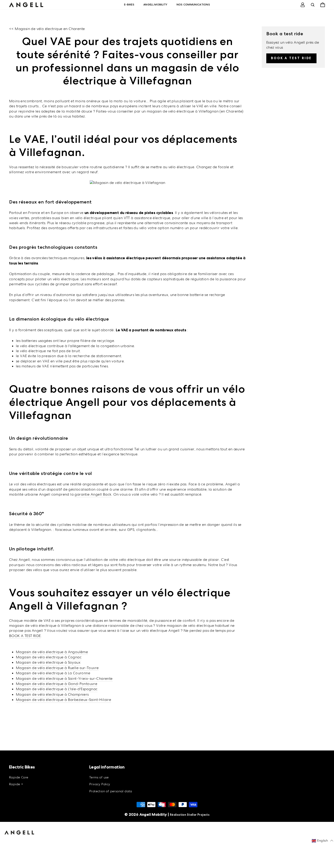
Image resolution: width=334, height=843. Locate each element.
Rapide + (16, 784)
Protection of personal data (110, 791)
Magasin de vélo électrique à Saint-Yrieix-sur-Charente (64, 678)
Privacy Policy (99, 784)
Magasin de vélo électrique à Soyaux (48, 662)
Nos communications (193, 4)
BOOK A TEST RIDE (25, 635)
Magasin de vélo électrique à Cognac (49, 657)
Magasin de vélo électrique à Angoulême (52, 652)
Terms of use (99, 777)
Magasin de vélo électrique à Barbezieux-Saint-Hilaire (63, 699)
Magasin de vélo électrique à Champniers (52, 694)
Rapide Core (18, 777)
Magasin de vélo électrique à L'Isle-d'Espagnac (56, 689)
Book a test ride (291, 58)
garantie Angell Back (93, 494)
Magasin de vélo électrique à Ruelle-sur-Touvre (57, 667)
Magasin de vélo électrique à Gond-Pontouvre (56, 683)
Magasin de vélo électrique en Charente (50, 28)
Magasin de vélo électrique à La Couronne (53, 673)
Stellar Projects (198, 815)
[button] (322, 840)
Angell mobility (155, 4)
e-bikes (129, 4)
